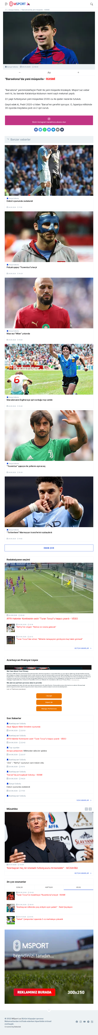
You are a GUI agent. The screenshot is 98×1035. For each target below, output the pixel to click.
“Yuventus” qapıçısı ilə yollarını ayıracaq (26, 466)
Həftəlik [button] (49, 887)
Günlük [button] (19, 887)
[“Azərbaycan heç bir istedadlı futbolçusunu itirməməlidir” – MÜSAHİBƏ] (49, 837)
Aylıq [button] (78, 887)
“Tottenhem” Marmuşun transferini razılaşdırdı (29, 532)
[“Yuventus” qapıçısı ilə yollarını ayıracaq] (49, 435)
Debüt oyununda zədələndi (20, 201)
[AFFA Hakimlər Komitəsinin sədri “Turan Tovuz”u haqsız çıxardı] (49, 588)
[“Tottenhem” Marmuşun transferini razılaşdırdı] (49, 501)
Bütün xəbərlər (82, 648)
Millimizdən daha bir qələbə (27, 751)
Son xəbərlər (83, 800)
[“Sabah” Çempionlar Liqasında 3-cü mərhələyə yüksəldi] (11, 920)
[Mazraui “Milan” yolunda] (49, 303)
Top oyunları (14, 748)
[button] (91, 4)
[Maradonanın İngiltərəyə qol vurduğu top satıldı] (49, 369)
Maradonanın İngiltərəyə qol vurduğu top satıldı (29, 400)
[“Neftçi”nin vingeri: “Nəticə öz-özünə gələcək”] (11, 628)
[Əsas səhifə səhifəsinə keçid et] (6, 9)
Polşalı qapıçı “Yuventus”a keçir (22, 267)
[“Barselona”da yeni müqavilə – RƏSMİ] (49, 38)
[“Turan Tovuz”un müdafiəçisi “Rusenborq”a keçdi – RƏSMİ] (11, 896)
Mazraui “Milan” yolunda (18, 333)
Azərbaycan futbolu (17, 723)
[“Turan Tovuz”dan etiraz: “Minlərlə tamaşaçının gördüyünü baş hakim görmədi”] (11, 640)
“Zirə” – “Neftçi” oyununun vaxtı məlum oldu (25, 763)
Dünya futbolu (12, 67)
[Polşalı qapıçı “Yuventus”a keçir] (49, 236)
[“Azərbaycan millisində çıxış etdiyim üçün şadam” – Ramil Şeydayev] (11, 908)
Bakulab (17, 1027)
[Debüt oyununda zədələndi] (49, 170)
